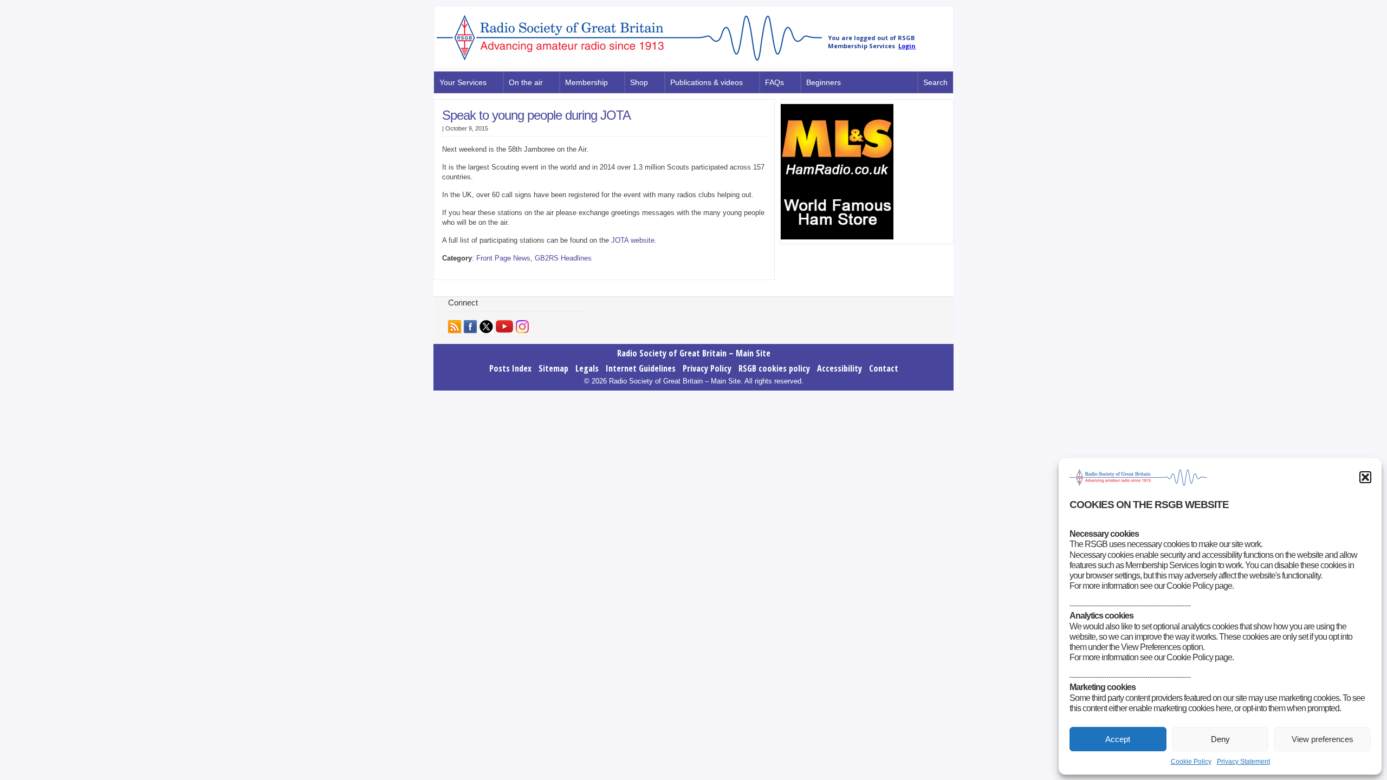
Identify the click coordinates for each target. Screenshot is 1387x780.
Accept (1117, 739)
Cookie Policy (1191, 761)
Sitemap (553, 368)
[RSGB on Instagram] (522, 326)
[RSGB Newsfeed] (454, 326)
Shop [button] (639, 82)
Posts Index (510, 368)
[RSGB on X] (486, 326)
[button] (1365, 477)
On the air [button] (526, 82)
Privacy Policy (707, 368)
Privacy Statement (1243, 761)
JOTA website (632, 240)
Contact (883, 368)
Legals (587, 368)
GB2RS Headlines (563, 258)
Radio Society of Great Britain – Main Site (693, 353)
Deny (1220, 739)
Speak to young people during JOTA (536, 115)
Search (935, 82)
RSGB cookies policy (774, 368)
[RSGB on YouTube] (504, 326)
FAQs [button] (774, 82)
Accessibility (839, 368)
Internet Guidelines (641, 368)
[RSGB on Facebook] (470, 326)
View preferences (1322, 739)
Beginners (823, 82)
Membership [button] (586, 82)
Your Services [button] (463, 82)
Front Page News (503, 258)
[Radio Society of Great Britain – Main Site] (629, 61)
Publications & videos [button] (706, 82)
